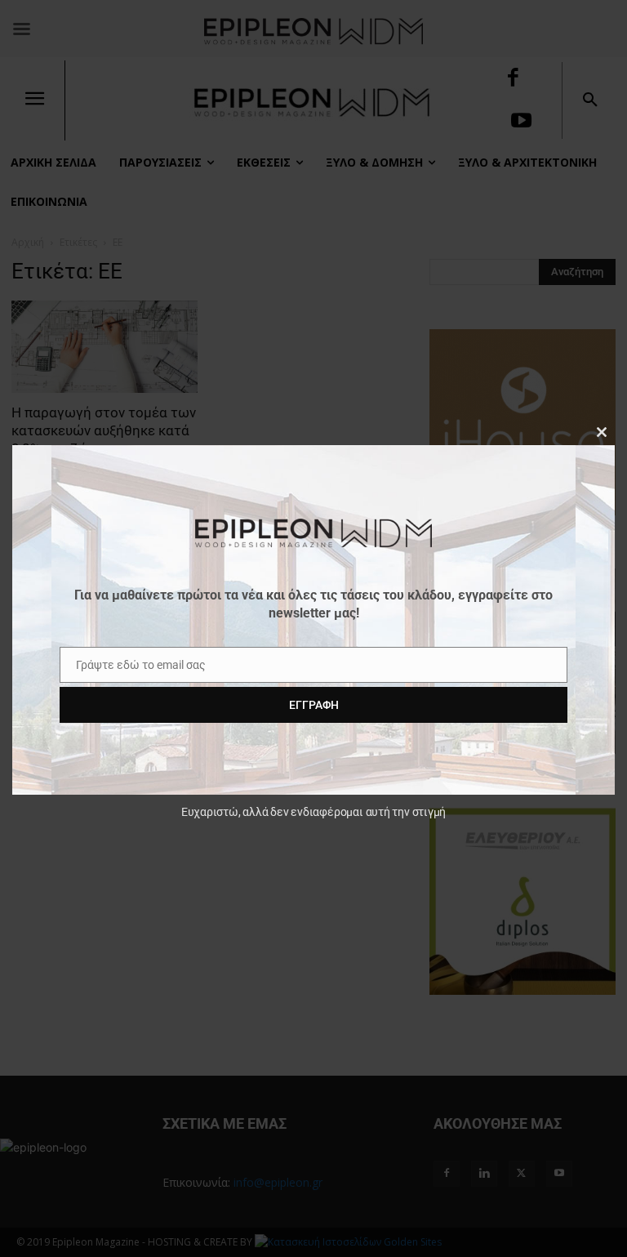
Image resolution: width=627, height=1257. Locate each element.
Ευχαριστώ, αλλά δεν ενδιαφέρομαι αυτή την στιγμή (313, 811)
